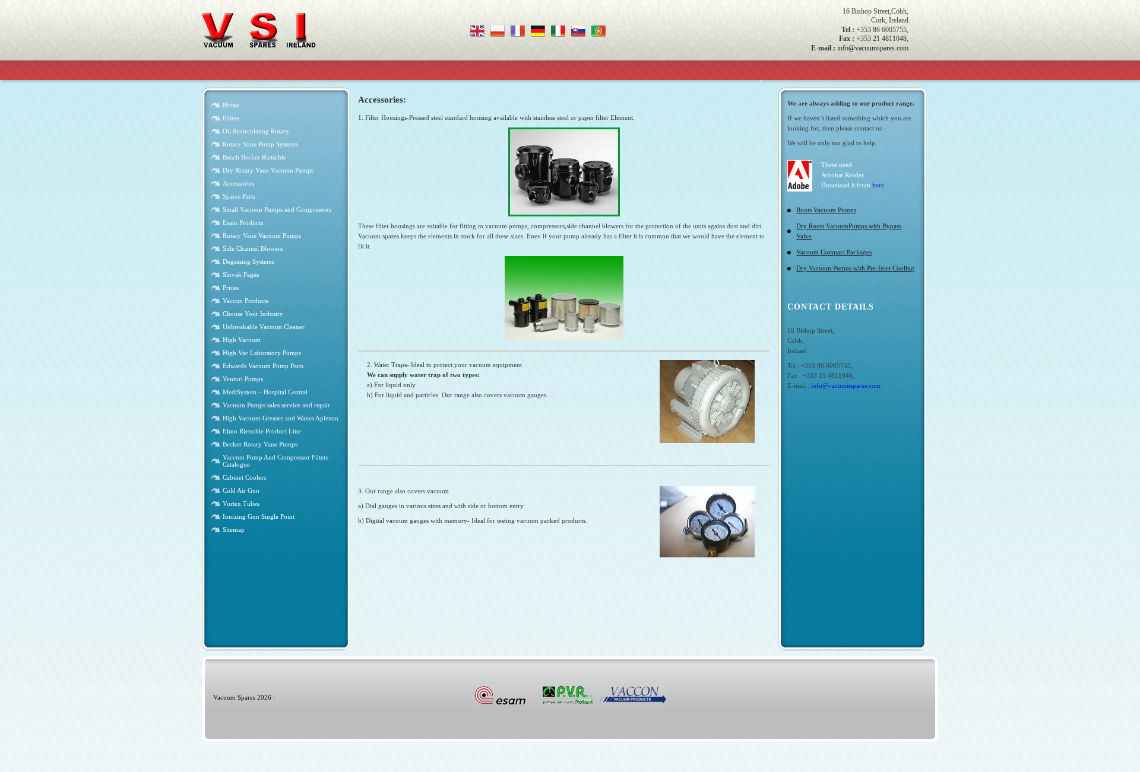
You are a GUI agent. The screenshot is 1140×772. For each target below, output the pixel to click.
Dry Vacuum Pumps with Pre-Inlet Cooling (855, 268)
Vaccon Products (245, 300)
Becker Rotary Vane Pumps (260, 444)
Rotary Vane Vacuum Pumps (262, 235)
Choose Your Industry (253, 313)
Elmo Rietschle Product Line (262, 431)
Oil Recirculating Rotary (256, 131)
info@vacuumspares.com (872, 48)
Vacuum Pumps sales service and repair (276, 405)
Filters (231, 118)
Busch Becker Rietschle (254, 157)
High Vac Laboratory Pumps (262, 352)
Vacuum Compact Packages (834, 252)
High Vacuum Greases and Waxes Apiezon (280, 418)
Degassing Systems (248, 261)
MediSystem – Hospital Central (265, 391)
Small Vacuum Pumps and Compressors (277, 209)
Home (231, 105)
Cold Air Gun (241, 490)
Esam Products (243, 222)
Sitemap (234, 529)
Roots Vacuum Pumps (826, 209)
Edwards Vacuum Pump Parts (263, 365)
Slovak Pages (241, 274)
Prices (231, 287)
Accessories (238, 183)
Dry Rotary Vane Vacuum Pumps (268, 170)
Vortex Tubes (241, 503)
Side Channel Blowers (253, 248)
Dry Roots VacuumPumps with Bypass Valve (848, 231)
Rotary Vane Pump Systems (260, 144)
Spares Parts (239, 196)
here (878, 185)
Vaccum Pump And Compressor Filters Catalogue (275, 461)
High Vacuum (242, 339)
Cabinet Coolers (244, 477)
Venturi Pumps (243, 378)
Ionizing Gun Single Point (258, 516)
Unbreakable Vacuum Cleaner (264, 326)
